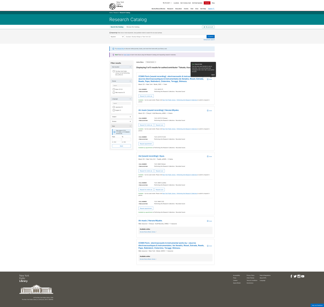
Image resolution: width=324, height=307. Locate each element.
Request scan (159, 125)
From (113, 136)
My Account (166, 3)
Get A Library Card (185, 3)
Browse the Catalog (133, 27)
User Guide (127, 54)
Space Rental (236, 283)
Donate (207, 3)
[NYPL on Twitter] (295, 276)
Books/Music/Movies (158, 9)
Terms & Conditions (252, 280)
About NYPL (263, 278)
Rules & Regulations (265, 275)
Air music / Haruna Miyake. (150, 220)
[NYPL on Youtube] (302, 276)
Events (186, 9)
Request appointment (146, 143)
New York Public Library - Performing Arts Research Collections (180, 100)
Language (262, 280)
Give (196, 9)
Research (170, 9)
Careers (235, 280)
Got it (213, 74)
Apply (121, 146)
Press (234, 278)
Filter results (116, 63)
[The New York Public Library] (116, 5)
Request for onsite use (146, 96)
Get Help (203, 9)
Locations (176, 3)
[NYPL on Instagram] (299, 276)
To (122, 136)
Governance (250, 283)
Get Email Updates (197, 3)
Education (178, 9)
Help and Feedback (317, 305)
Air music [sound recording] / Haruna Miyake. (158, 110)
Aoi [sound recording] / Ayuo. (151, 156)
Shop (213, 3)
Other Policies (250, 278)
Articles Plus (120, 48)
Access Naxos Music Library (147, 232)
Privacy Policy (250, 275)
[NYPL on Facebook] (291, 276)
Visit (191, 9)
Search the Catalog (117, 27)
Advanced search (209, 39)
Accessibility (236, 275)
